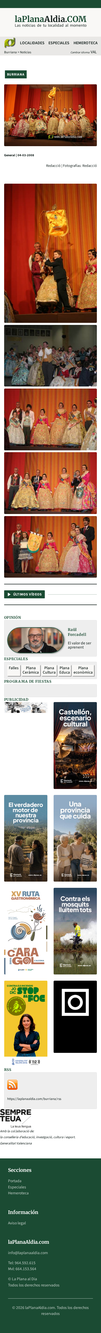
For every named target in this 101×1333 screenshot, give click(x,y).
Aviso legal (17, 1223)
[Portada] (9, 43)
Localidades (32, 43)
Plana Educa (64, 670)
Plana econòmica (83, 670)
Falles (14, 668)
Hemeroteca (86, 43)
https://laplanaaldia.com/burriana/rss (34, 1099)
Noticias (25, 52)
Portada (14, 1181)
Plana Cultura (49, 670)
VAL (94, 52)
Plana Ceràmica (31, 670)
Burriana (10, 52)
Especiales (58, 43)
